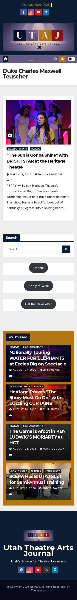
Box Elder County (17, 149)
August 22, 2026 (25, 448)
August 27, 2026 (25, 369)
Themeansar (38, 590)
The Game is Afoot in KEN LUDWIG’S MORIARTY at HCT (37, 437)
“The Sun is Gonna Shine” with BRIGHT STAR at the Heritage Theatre (37, 161)
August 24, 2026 (25, 409)
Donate (38, 268)
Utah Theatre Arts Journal (38, 550)
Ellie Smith (51, 409)
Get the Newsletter (38, 304)
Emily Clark (51, 369)
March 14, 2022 (21, 174)
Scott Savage (52, 488)
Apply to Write (38, 286)
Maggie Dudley (53, 448)
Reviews (35, 149)
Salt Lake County (33, 347)
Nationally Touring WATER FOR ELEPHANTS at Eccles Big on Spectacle (37, 358)
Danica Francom (50, 174)
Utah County (52, 471)
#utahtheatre (18, 471)
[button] (55, 59)
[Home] (5, 59)
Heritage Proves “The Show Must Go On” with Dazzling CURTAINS (35, 397)
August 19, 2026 (25, 488)
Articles (36, 471)
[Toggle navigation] (31, 59)
